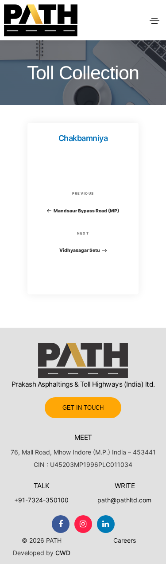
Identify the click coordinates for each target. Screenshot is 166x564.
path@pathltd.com (124, 500)
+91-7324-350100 (41, 500)
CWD (62, 552)
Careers (124, 540)
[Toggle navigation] (154, 21)
